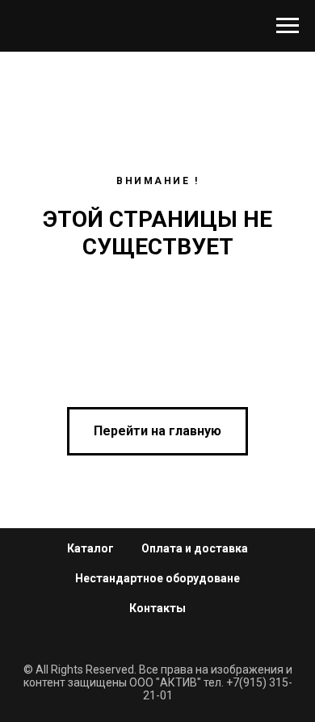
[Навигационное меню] (287, 26)
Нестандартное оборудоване (157, 578)
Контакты (157, 608)
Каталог (90, 548)
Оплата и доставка (194, 548)
